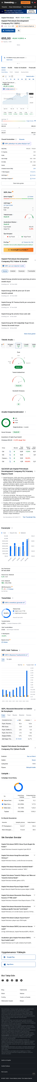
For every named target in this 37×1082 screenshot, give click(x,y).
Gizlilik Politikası (5, 1066)
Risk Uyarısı (4, 1071)
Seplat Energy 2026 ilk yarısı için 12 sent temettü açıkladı (15, 292)
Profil (11, 72)
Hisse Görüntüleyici (15, 7)
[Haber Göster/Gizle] (12, 76)
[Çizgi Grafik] (6, 76)
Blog (2, 990)
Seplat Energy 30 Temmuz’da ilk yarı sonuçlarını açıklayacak (18, 303)
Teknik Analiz (7, 340)
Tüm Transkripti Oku (29, 517)
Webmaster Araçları (7, 1001)
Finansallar (33, 68)
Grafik (10, 68)
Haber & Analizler (20, 68)
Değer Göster (30, 121)
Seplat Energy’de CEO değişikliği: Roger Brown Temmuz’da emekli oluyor (17, 324)
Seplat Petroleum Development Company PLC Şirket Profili (15, 747)
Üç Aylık (9, 659)
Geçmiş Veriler (25, 72)
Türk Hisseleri (27, 7)
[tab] (10, 345)
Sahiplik (17, 72)
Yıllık (2, 659)
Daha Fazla (9, 59)
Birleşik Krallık (31, 767)
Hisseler (4, 7)
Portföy (3, 997)
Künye (22, 1001)
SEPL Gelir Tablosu (9, 650)
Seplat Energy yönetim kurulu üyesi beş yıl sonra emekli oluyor (18, 280)
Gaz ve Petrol (31, 756)
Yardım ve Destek (25, 997)
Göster (20, 739)
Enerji (34, 760)
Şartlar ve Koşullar (6, 1060)
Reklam (22, 993)
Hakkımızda (23, 990)
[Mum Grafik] (3, 76)
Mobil (3, 993)
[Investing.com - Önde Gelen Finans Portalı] (10, 2)
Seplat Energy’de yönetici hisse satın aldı (15, 314)
